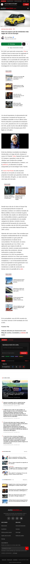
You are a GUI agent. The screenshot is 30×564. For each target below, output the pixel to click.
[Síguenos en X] (16, 366)
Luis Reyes (9, 37)
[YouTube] (21, 518)
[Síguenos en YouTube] (23, 366)
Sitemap (3, 538)
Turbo (14, 156)
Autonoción (4, 559)
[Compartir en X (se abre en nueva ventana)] (23, 44)
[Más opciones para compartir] (27, 44)
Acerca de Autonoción (20, 525)
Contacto (18, 529)
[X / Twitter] (13, 518)
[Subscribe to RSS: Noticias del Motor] (14, 29)
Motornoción (4, 525)
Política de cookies (20, 535)
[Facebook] (8, 518)
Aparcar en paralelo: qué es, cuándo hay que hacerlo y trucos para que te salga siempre (14, 403)
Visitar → (27, 360)
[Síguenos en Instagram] (20, 366)
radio (21, 269)
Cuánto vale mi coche (6, 535)
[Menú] (28, 8)
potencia (5, 164)
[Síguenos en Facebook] (12, 366)
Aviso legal (18, 532)
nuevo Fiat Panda (8, 170)
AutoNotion (3, 529)
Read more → (25, 479)
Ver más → (26, 451)
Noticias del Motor (6, 29)
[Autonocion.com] (8, 8)
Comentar (23, 353)
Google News (7, 366)
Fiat (25, 51)
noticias (23, 332)
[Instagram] (17, 518)
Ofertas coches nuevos (6, 532)
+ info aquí (14, 553)
